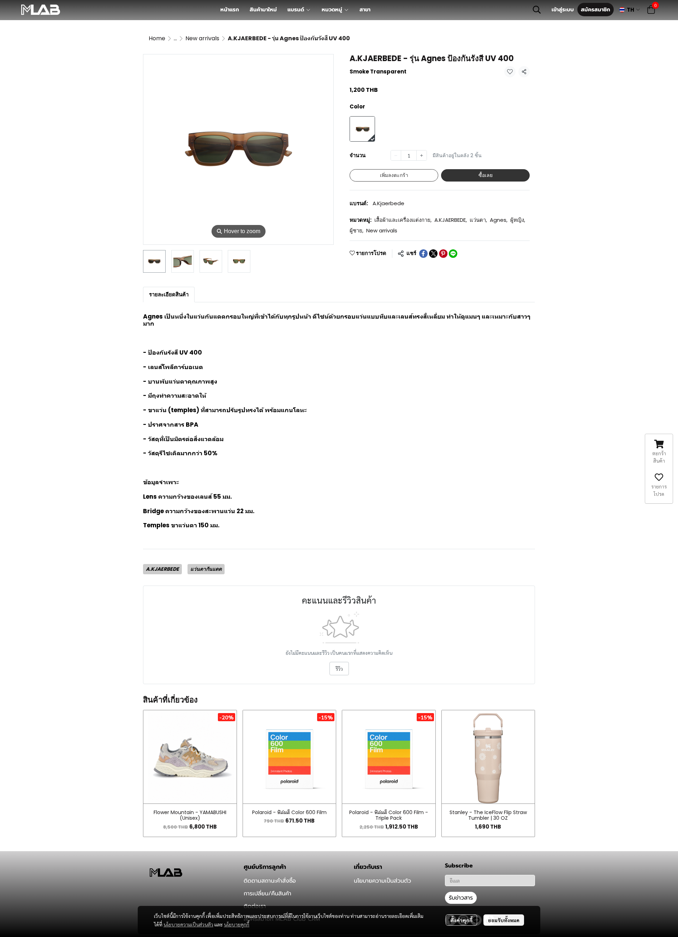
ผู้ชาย (356, 230)
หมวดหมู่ (333, 9)
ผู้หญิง (517, 220)
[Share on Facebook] (423, 253)
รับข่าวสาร (461, 898)
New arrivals (202, 38)
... (175, 38)
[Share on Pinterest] (443, 253)
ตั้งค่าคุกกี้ (461, 920)
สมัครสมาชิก (595, 9)
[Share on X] (433, 253)
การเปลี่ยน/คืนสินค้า (267, 893)
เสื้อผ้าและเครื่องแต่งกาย (403, 220)
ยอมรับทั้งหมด (503, 920)
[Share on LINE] (453, 253)
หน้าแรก (229, 9)
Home (157, 38)
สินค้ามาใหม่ (263, 9)
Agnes (498, 220)
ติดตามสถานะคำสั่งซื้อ (270, 881)
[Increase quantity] (422, 155)
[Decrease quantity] (396, 155)
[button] (537, 10)
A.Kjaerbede (388, 203)
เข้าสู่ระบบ (563, 9)
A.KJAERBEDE (450, 220)
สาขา (364, 9)
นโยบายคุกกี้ (236, 924)
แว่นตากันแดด (206, 569)
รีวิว (339, 668)
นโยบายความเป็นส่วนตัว (188, 924)
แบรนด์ (296, 9)
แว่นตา (478, 220)
